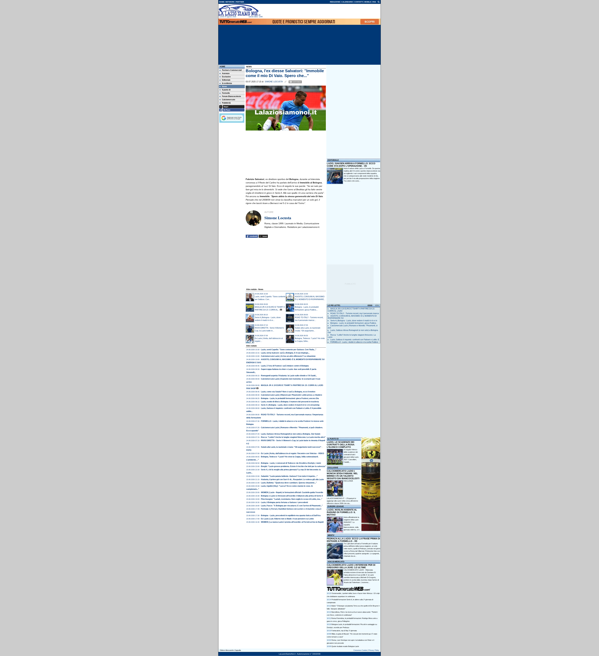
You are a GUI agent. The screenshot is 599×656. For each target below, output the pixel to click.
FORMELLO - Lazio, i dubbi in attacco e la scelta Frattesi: (354, 342)
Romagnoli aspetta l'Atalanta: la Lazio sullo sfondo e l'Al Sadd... (289, 376)
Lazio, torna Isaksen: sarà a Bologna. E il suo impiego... (285, 353)
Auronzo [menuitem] (225, 73)
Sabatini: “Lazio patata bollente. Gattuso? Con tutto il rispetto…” (289, 476)
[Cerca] (379, 2)
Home (222, 66)
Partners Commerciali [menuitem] (232, 70)
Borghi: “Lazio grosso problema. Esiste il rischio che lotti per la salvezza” (293, 466)
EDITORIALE (333, 160)
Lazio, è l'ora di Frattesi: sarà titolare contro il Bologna (285, 366)
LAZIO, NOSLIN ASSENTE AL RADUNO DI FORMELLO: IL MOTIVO (342, 512)
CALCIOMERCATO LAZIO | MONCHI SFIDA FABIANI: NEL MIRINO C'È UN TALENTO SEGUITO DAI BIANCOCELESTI (343, 475)
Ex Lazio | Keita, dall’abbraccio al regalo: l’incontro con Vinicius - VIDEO (292, 453)
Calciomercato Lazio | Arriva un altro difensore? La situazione (288, 356)
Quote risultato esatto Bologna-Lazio (345, 646)
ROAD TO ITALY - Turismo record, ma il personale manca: (354, 313)
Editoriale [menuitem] (226, 80)
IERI (377, 305)
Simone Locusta (274, 82)
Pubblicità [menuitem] (226, 103)
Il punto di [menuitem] (226, 90)
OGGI (370, 305)
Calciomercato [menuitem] (228, 100)
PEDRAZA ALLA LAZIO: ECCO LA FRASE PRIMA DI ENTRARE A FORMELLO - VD (353, 539)
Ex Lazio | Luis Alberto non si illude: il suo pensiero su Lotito (287, 519)
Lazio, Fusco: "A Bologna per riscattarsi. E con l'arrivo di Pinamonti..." (292, 506)
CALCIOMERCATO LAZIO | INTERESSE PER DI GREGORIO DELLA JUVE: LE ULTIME (351, 566)
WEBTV (331, 535)
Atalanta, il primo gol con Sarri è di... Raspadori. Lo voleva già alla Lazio (292, 479)
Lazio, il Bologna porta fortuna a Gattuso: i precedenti (284, 502)
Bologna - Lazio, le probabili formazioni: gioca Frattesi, (353, 323)
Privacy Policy (373, 650)
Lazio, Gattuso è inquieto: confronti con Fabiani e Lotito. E (354, 340)
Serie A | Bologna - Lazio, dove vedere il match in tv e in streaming (290, 405)
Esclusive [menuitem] (226, 77)
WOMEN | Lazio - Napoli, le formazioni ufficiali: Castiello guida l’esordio (292, 492)
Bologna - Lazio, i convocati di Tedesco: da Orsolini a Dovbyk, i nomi (291, 463)
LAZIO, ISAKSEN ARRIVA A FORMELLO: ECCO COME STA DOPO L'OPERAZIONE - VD (351, 164)
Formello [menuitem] (226, 93)
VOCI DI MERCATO (336, 562)
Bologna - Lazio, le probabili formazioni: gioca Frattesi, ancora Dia (290, 398)
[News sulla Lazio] (239, 10)
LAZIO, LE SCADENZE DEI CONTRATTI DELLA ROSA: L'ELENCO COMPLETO (341, 444)
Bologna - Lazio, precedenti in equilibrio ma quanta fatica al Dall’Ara (291, 515)
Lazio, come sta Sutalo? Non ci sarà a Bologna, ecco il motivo (288, 392)
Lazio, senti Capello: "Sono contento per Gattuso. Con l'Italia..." (288, 350)
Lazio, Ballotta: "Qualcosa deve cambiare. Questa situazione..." (289, 483)
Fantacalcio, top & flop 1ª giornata (344, 631)
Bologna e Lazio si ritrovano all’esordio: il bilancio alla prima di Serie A (292, 496)
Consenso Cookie (360, 650)
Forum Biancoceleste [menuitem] (231, 96)
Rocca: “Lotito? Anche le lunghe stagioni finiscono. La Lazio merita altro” (293, 437)
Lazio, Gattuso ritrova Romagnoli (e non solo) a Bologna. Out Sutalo (290, 434)
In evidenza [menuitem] (227, 83)
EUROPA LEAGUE (336, 506)
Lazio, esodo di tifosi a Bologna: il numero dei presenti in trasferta (290, 402)
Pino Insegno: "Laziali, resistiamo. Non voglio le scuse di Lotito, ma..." (291, 499)
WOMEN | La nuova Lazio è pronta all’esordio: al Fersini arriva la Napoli (292, 522)
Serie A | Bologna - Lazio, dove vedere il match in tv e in (353, 321)
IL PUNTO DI (333, 439)
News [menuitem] (224, 86)
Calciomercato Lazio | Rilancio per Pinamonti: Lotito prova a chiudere (291, 395)
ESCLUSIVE (333, 468)
